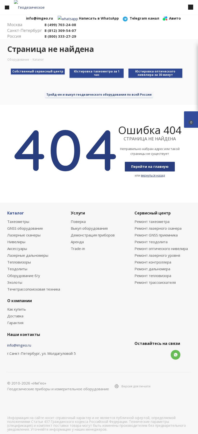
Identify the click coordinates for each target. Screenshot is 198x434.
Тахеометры (18, 221)
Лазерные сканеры (24, 235)
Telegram (151, 355)
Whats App (175, 355)
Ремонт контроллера (152, 262)
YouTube (163, 355)
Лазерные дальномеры (27, 255)
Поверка (78, 221)
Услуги (78, 213)
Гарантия (15, 322)
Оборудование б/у (23, 275)
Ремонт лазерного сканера (158, 228)
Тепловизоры (19, 262)
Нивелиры (16, 241)
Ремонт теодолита (151, 241)
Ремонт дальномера (152, 268)
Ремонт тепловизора (152, 275)
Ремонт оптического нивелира (161, 248)
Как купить (16, 309)
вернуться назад (153, 175)
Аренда (77, 241)
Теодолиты (17, 268)
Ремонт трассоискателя (155, 282)
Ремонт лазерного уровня (157, 255)
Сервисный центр (152, 213)
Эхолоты (14, 282)
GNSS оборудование (25, 228)
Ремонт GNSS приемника (156, 235)
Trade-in (78, 248)
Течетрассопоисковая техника (33, 289)
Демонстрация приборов (93, 235)
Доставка (15, 315)
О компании (19, 300)
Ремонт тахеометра (152, 221)
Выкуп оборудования (89, 228)
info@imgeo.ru (19, 345)
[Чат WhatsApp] (68, 18)
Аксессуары (17, 248)
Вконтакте (139, 355)
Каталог (15, 213)
